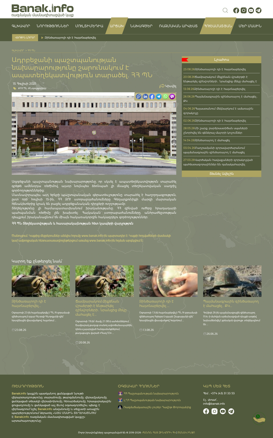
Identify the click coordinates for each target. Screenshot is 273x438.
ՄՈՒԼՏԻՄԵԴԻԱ (89, 26)
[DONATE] (259, 418)
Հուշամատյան (218, 26)
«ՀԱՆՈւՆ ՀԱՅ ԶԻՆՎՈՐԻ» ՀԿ (159, 432)
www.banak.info (92, 235)
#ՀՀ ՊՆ (22, 88)
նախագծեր (141, 26)
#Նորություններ (37, 88)
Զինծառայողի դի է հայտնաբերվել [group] (70, 37)
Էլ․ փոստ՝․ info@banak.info (214, 401)
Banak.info (21, 417)
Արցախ (117, 26)
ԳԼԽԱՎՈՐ (21, 26)
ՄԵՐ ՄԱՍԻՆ (250, 26)
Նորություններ (53, 26)
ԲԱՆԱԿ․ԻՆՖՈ (186, 432)
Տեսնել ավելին (221, 174)
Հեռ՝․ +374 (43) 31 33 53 (219, 393)
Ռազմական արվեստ (178, 26)
